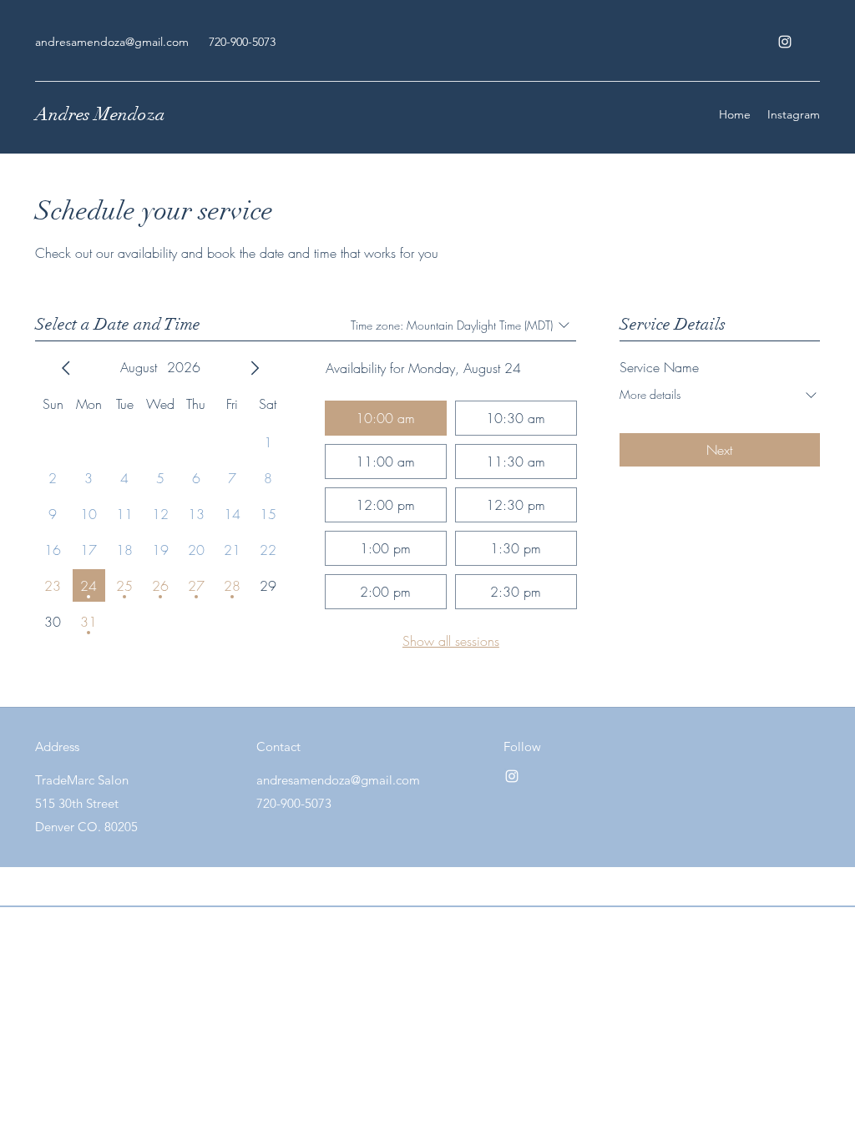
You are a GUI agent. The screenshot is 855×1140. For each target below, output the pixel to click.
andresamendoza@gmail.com (112, 41)
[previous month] (66, 368)
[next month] (255, 368)
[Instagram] (785, 41)
